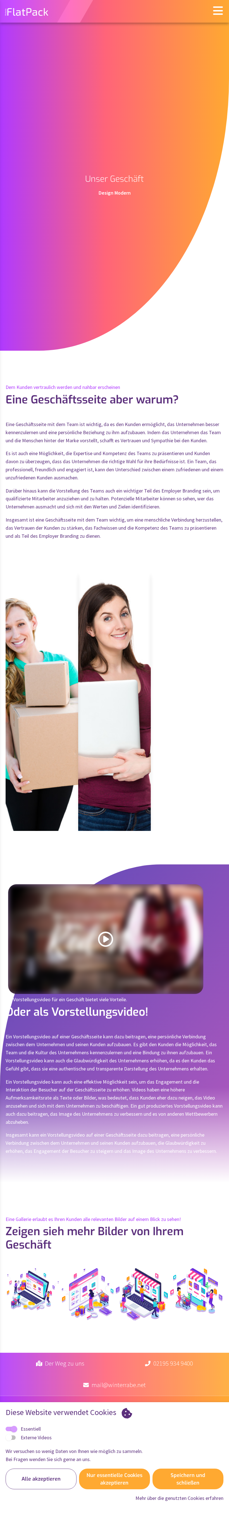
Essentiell (31, 1429)
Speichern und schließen (188, 1479)
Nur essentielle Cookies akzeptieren (114, 1479)
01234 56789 (38, 752)
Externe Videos (36, 1437)
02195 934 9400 (173, 1363)
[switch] (11, 1437)
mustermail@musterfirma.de (40, 787)
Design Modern (115, 193)
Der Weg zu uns (64, 1363)
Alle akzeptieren (41, 1479)
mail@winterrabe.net (119, 1385)
